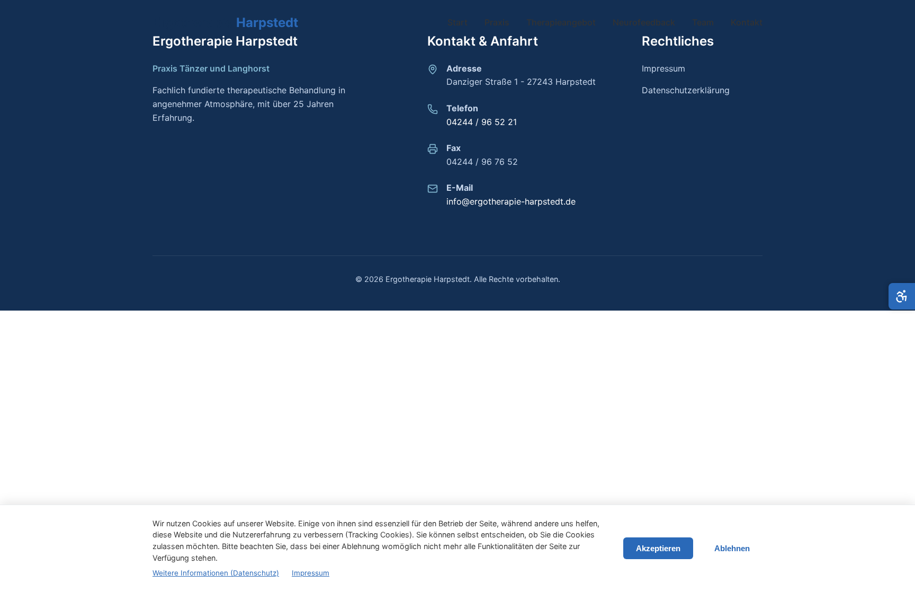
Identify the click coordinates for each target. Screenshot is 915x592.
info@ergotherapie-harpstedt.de (511, 201)
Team (703, 22)
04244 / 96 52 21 (481, 122)
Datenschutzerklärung (686, 90)
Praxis (497, 22)
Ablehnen (732, 548)
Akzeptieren (658, 548)
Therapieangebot (561, 22)
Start (457, 22)
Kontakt (746, 22)
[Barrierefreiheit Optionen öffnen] (902, 296)
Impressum (663, 68)
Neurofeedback (644, 22)
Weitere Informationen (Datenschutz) (215, 573)
